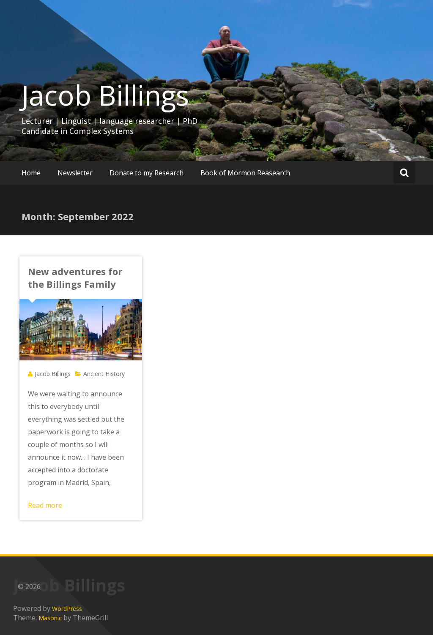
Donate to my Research (147, 172)
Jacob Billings (105, 95)
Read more (45, 505)
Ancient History (104, 374)
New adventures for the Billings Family (75, 277)
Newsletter (75, 172)
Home (31, 172)
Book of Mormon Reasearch (245, 172)
